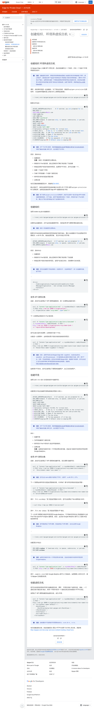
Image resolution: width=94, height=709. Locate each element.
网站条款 (37, 705)
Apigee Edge (19, 2)
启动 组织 (56, 183)
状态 (50, 671)
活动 (28, 668)
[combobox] (63, 2)
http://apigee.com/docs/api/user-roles (47, 363)
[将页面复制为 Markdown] (70, 34)
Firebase (29, 692)
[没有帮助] (86, 29)
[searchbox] (12, 17)
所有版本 (4, 11)
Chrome (29, 689)
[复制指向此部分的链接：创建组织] (41, 207)
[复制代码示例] (87, 95)
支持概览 (51, 668)
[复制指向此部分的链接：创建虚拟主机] (45, 583)
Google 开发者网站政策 (46, 651)
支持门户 (51, 674)
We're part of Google (33, 665)
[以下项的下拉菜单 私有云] (34, 2)
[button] (11, 25)
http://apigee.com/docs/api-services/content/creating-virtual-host (52, 630)
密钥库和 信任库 (60, 147)
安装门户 (34, 11)
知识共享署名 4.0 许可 (55, 649)
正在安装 (14, 11)
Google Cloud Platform (33, 694)
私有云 (30, 2)
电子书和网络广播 (32, 674)
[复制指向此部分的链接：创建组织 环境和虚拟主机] (57, 64)
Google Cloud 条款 (47, 705)
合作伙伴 (29, 671)
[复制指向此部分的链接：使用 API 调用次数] (47, 297)
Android (29, 686)
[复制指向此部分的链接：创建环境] (41, 375)
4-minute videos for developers (81, 668)
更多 (40, 2)
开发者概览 (75, 665)
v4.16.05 (27, 8)
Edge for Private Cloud (11, 8)
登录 (90, 2)
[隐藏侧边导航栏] (22, 706)
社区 (50, 665)
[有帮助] (84, 29)
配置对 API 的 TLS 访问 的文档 (75, 147)
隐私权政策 (30, 705)
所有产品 (29, 697)
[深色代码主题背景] (85, 95)
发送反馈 (84, 34)
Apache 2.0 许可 (83, 649)
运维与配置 (24, 11)
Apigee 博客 (75, 671)
